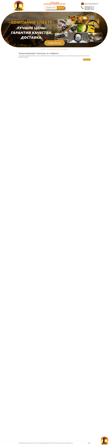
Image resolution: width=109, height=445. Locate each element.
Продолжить (87, 59)
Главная (43, 49)
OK (89, 443)
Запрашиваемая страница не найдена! (57, 49)
